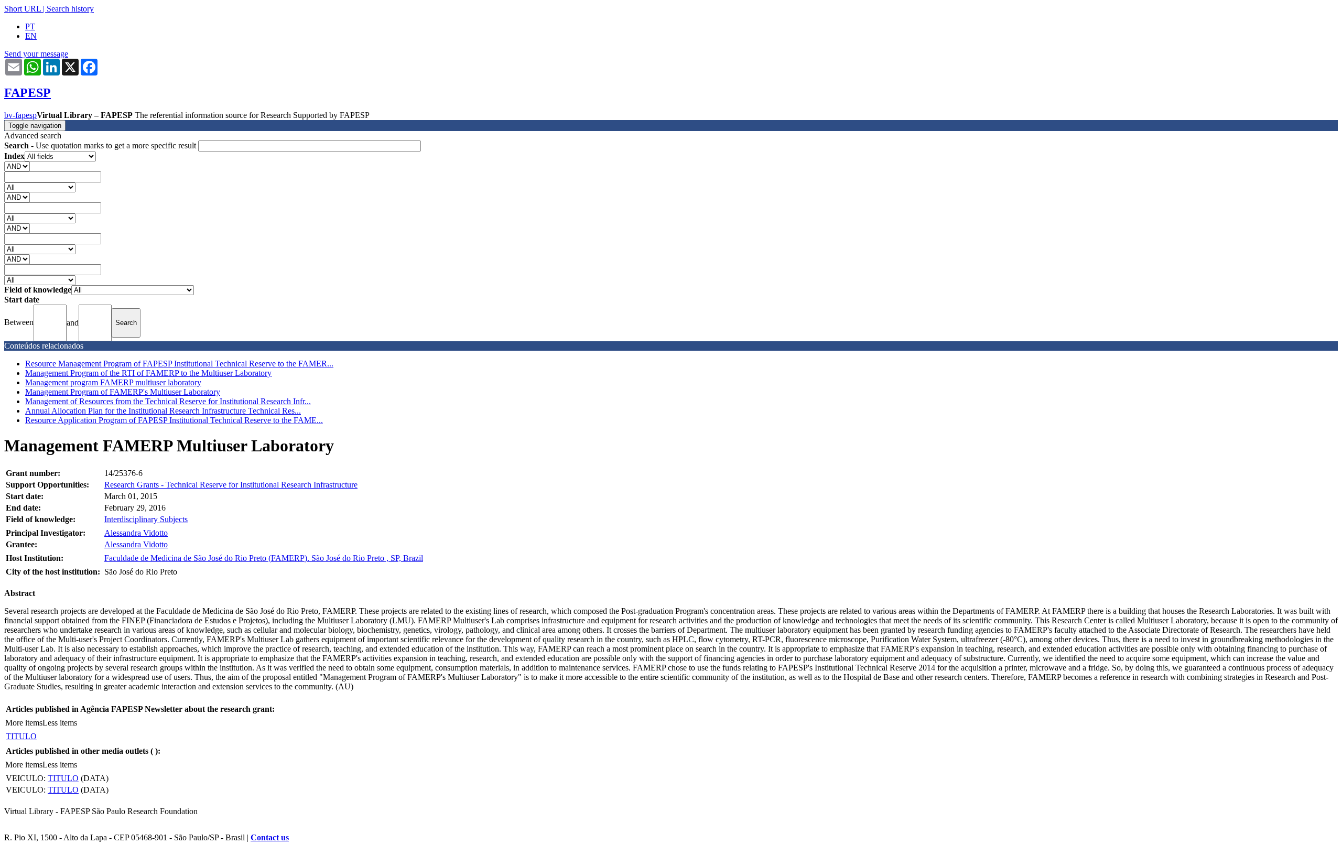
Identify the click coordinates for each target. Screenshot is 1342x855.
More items (23, 722)
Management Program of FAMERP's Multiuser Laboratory (122, 391)
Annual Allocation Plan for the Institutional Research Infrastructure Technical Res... (163, 410)
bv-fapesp (20, 115)
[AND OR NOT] (17, 165)
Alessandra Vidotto (136, 532)
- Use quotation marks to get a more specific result (101, 145)
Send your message (36, 53)
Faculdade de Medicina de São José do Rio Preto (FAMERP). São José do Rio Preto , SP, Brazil (263, 558)
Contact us (270, 837)
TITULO (21, 736)
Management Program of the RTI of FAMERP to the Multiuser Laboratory (148, 373)
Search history (70, 8)
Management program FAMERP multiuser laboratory (113, 382)
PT (30, 26)
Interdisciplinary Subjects (146, 519)
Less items (59, 722)
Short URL (22, 8)
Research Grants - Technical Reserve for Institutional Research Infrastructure (231, 484)
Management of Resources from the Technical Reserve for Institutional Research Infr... (168, 401)
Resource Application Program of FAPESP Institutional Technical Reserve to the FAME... (174, 420)
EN (31, 35)
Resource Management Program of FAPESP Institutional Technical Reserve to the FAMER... (179, 363)
